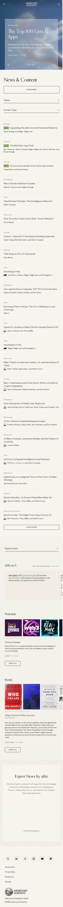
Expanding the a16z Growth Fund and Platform (33, 127)
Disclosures (9, 877)
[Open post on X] (30, 585)
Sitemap (8, 882)
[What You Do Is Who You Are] (13, 696)
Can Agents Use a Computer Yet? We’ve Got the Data (30, 289)
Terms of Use (10, 867)
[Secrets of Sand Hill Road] (49, 696)
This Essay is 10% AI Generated (19, 253)
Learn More (12, 55)
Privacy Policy (10, 872)
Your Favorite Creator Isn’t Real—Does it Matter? (29, 218)
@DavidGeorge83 (29, 575)
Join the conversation (41, 566)
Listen (7, 656)
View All (13, 663)
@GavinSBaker (14, 578)
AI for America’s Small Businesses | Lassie (24, 421)
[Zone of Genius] (13, 627)
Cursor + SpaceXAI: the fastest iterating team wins (29, 236)
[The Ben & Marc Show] (49, 627)
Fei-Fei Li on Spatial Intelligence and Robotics (27, 459)
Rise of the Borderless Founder (19, 183)
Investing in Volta (12, 344)
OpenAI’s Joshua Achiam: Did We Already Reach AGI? (31, 327)
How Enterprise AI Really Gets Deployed (24, 403)
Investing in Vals (12, 271)
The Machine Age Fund (21, 145)
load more (31, 527)
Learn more (9, 742)
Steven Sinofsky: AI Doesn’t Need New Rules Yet (28, 497)
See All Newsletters (32, 831)
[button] (31, 99)
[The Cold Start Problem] (31, 696)
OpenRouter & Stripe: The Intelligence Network (28, 201)
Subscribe (31, 90)
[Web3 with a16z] (31, 627)
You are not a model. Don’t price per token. (32, 165)
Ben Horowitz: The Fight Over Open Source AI (27, 514)
